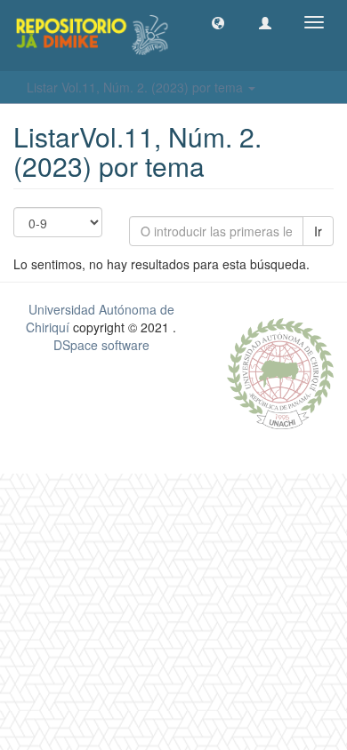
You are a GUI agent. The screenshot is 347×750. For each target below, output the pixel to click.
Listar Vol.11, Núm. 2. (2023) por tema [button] (136, 87)
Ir (318, 231)
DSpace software (101, 345)
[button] (218, 22)
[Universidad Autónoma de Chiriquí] (280, 371)
